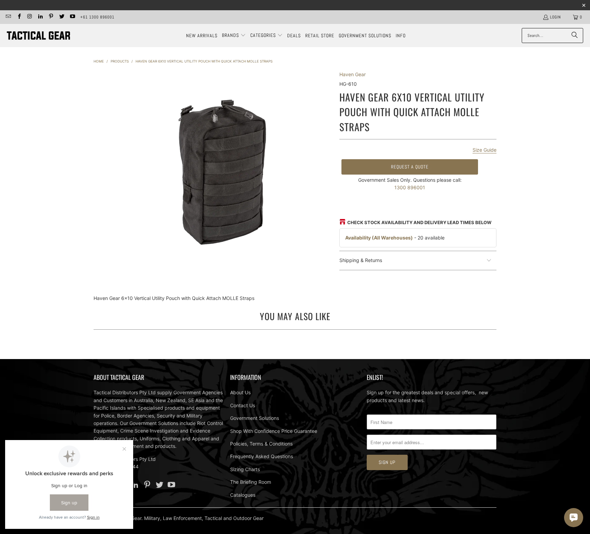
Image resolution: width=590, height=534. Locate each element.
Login (555, 17)
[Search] (574, 35)
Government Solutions (254, 418)
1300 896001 (409, 187)
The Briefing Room (250, 482)
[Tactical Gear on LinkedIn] (40, 17)
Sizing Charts (245, 469)
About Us (240, 392)
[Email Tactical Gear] (8, 17)
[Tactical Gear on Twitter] (61, 17)
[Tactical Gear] (38, 35)
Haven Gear (352, 74)
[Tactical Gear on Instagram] (29, 17)
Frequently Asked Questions (261, 456)
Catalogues (242, 495)
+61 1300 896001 (97, 17)
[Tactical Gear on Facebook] (19, 17)
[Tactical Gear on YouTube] (72, 17)
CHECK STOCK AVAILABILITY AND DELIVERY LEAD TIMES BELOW (419, 222)
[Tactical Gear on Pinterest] (51, 17)
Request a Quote (410, 167)
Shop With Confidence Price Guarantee (273, 431)
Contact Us (242, 405)
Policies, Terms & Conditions (261, 444)
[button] (234, 35)
